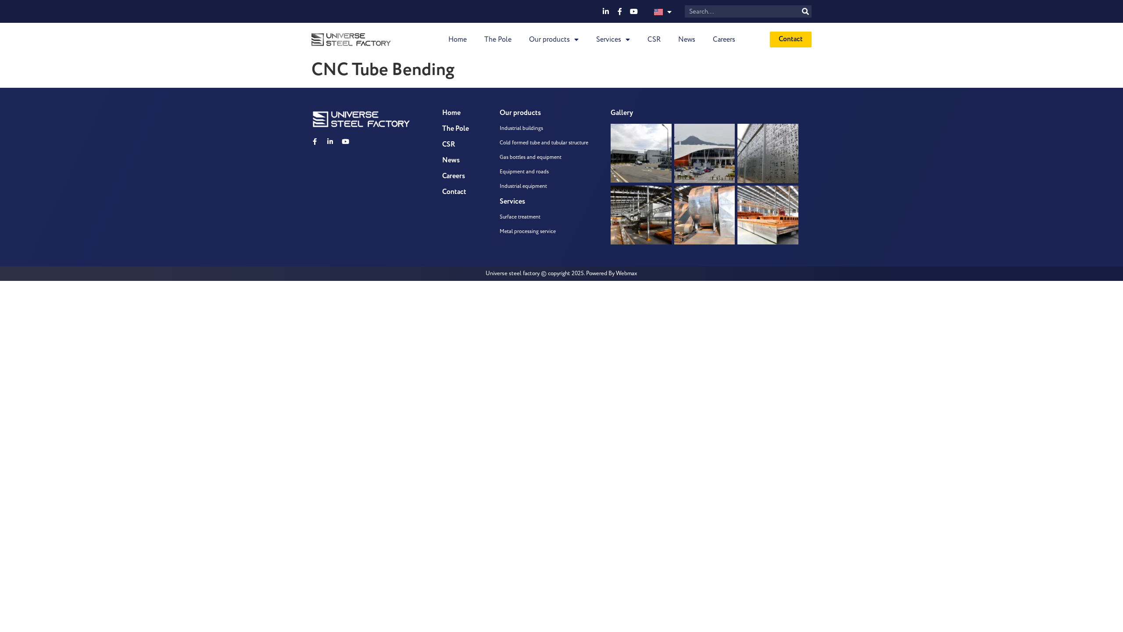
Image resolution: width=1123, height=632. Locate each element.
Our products (549, 39)
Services (608, 39)
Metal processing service (528, 231)
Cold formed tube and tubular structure (544, 143)
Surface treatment (520, 217)
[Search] (805, 11)
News (686, 39)
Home (457, 39)
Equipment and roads (524, 172)
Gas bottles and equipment (531, 157)
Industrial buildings (521, 128)
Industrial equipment (523, 186)
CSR (654, 39)
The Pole (497, 39)
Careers (724, 39)
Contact (454, 192)
